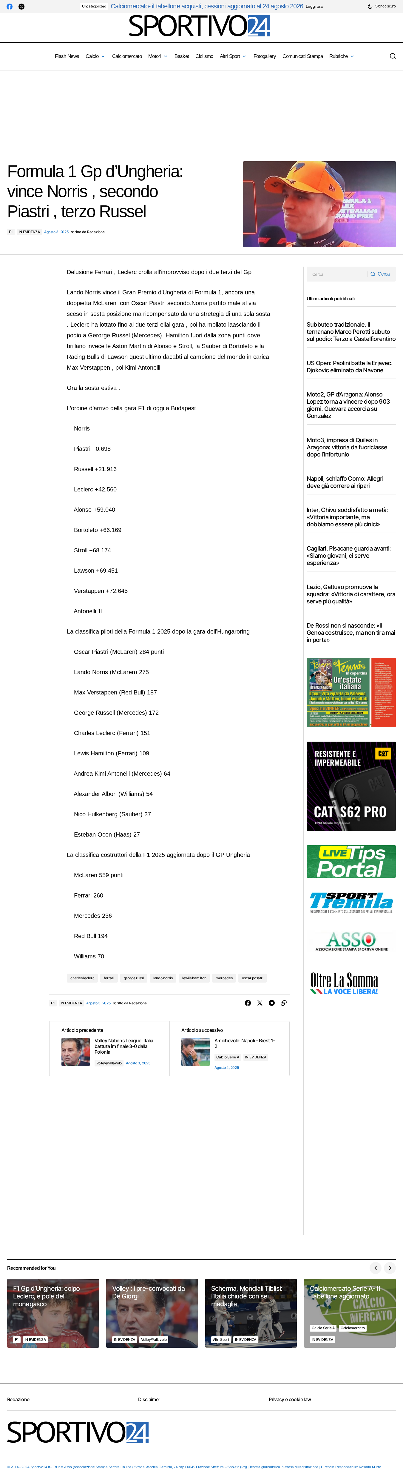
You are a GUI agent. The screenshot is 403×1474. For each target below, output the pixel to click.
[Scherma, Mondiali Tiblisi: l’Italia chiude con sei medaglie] (251, 1313)
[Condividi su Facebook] (248, 1003)
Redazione (18, 1399)
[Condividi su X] (260, 1003)
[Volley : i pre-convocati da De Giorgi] (152, 1313)
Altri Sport (221, 1339)
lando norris (163, 978)
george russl (134, 978)
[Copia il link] (284, 1003)
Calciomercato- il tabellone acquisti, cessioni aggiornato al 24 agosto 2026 (207, 6)
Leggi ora (314, 6)
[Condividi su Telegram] (272, 1003)
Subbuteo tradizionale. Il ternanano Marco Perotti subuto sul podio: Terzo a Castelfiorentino (351, 331)
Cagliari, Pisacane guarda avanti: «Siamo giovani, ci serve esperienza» (349, 555)
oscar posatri (252, 978)
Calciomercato (353, 1328)
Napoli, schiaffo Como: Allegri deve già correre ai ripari (345, 482)
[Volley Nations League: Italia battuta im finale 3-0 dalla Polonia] (109, 1048)
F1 (11, 232)
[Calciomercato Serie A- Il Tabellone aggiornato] (350, 1313)
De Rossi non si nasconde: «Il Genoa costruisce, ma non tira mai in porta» (351, 632)
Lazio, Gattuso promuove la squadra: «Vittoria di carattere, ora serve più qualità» (351, 594)
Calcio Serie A (227, 1057)
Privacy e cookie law (290, 1399)
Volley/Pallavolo (109, 1063)
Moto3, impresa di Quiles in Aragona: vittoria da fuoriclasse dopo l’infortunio (347, 447)
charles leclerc (82, 978)
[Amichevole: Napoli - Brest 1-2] (229, 1048)
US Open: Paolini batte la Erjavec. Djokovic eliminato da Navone (350, 366)
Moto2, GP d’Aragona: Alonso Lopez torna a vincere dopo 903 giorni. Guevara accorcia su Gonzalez (348, 405)
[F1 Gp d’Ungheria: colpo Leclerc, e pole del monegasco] (53, 1313)
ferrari (109, 978)
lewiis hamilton (194, 978)
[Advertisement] (179, 112)
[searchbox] (337, 274)
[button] (382, 6)
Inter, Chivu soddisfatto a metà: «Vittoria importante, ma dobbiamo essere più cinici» (347, 517)
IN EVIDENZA (29, 232)
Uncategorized (94, 6)
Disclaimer (149, 1399)
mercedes (224, 978)
